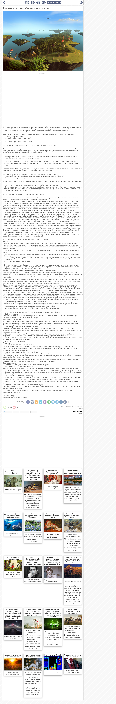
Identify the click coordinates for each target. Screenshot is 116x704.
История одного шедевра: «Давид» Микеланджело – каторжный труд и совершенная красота (52, 560)
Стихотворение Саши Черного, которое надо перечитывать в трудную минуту (32, 612)
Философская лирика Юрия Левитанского (32, 656)
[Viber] (45, 402)
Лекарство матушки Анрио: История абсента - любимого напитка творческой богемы (53, 613)
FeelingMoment (78, 411)
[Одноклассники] (36, 402)
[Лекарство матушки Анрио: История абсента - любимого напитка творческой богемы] (53, 629)
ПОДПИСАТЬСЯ (54, 3)
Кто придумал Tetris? (52, 655)
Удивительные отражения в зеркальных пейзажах (72, 472)
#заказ (74, 406)
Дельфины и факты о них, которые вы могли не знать (13, 515)
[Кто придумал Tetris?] (53, 670)
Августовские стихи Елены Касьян (13, 656)
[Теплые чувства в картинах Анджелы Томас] (53, 532)
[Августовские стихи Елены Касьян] (13, 670)
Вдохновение (25, 412)
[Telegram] (40, 402)
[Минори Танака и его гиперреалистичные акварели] (33, 532)
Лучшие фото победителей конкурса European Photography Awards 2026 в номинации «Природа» (33, 474)
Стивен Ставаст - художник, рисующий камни (72, 515)
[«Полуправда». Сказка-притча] (13, 570)
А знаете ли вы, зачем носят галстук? (72, 656)
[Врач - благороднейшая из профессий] (13, 487)
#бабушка (80, 406)
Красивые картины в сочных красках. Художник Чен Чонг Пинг (73, 559)
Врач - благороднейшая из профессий (13, 472)
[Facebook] (28, 402)
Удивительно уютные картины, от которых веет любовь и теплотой (52, 535)
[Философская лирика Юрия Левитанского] (33, 670)
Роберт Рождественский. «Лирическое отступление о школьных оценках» (33, 560)
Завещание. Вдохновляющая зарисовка (52, 472)
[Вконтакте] (32, 402)
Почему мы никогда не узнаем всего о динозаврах (72, 611)
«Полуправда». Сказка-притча (13, 558)
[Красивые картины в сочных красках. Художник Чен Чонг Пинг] (73, 579)
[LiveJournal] (61, 402)
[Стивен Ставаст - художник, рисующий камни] (73, 532)
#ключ (81, 408)
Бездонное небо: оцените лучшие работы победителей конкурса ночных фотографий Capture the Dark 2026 (13, 614)
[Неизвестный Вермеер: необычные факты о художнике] (4, 4)
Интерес (33, 412)
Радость (16, 412)
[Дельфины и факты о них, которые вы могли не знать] (13, 531)
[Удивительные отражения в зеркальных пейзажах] (73, 485)
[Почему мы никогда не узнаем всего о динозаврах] (73, 624)
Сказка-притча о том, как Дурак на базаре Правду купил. (13, 574)
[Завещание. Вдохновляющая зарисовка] (53, 484)
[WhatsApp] (49, 402)
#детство (68, 406)
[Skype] (53, 402)
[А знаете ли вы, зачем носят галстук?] (73, 668)
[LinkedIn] (65, 402)
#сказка (63, 406)
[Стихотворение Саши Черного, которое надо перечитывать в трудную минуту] (33, 628)
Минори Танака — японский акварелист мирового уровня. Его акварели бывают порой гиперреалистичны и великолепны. (33, 538)
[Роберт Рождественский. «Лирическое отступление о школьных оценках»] (33, 577)
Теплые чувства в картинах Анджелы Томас (52, 515)
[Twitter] (57, 402)
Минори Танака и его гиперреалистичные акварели (33, 515)
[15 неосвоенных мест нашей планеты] (81, 4)
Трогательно (7, 412)
